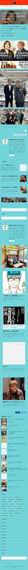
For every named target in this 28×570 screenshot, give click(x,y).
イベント (21, 510)
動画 (4, 499)
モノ (13, 506)
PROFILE (20, 6)
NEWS (5, 515)
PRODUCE (11, 499)
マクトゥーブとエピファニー (13, 425)
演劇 (16, 501)
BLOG (16, 6)
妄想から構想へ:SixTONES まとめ (14, 455)
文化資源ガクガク (18, 497)
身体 (4, 508)
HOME (7, 6)
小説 (12, 504)
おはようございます (7, 497)
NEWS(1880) (15, 127)
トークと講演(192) (4, 127)
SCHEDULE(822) (10, 127)
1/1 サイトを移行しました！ (7, 165)
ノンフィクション (20, 504)
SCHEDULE (11, 6)
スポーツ (19, 506)
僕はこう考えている (7, 513)
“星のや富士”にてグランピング (13, 486)
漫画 (3, 506)
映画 (4, 501)
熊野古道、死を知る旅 (12, 449)
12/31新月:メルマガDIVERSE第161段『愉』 (10, 176)
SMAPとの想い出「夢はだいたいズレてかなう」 (17, 480)
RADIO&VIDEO (12, 510)
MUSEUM (5, 504)
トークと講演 (4, 21)
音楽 (10, 501)
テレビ (4, 510)
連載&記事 (20, 499)
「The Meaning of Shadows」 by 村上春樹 (16, 437)
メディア (10, 508)
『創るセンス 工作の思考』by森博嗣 (14, 462)
